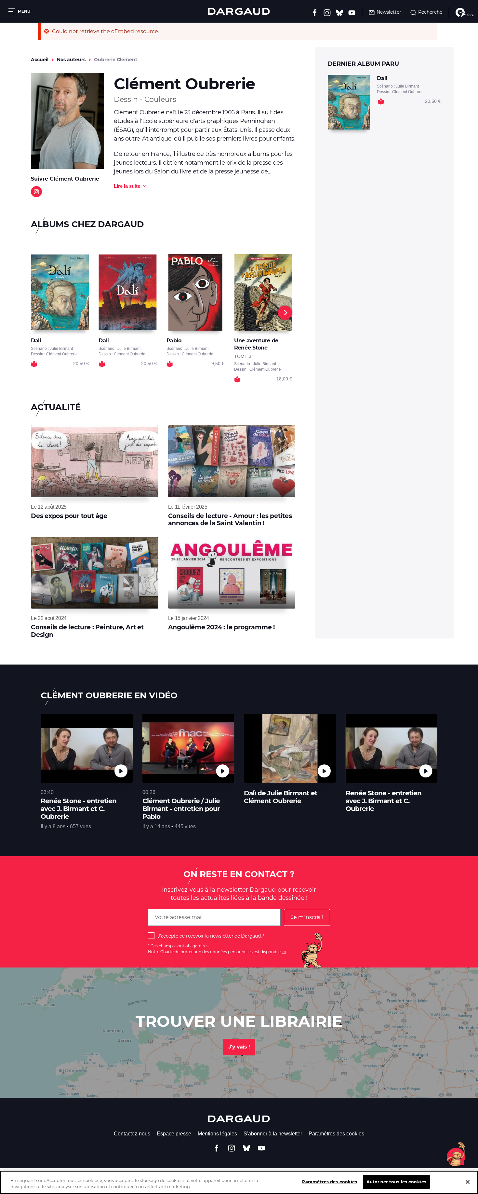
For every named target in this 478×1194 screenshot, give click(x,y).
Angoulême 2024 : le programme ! (221, 627)
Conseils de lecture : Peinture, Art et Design (87, 631)
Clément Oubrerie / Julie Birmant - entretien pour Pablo (181, 808)
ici (284, 951)
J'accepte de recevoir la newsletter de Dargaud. (209, 936)
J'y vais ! (239, 1047)
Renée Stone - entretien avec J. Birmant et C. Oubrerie (383, 801)
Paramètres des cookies (336, 1133)
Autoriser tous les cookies (396, 1181)
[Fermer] (467, 1182)
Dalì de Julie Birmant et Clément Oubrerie (280, 797)
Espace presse (174, 1133)
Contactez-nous (132, 1133)
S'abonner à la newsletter (273, 1133)
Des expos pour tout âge (69, 516)
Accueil (39, 59)
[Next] (285, 313)
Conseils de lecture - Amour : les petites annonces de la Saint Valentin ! (230, 519)
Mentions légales (217, 1133)
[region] (239, 1182)
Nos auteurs (71, 59)
